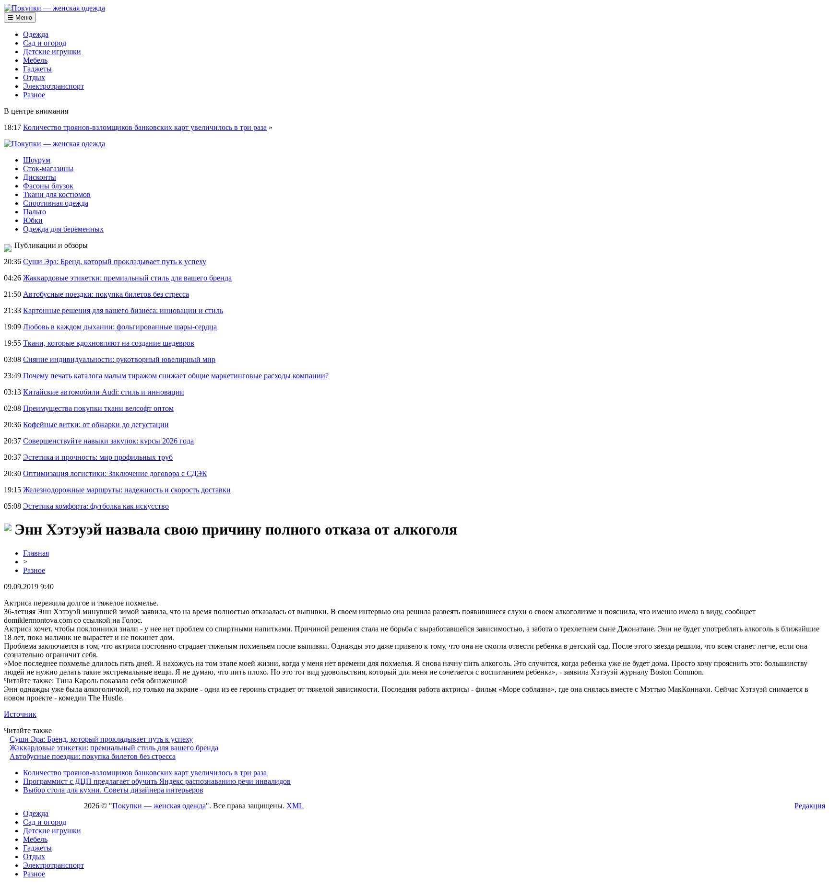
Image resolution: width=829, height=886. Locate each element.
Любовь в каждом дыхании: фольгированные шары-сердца (120, 327)
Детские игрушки (52, 51)
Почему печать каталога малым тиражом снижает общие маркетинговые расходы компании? (176, 376)
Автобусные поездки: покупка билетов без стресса (106, 294)
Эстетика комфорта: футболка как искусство (96, 506)
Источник (20, 714)
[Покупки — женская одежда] (54, 8)
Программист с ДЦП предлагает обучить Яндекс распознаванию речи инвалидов (157, 781)
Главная (36, 553)
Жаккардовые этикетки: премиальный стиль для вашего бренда (127, 278)
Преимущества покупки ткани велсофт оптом (98, 408)
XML (295, 806)
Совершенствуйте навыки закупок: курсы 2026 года (108, 441)
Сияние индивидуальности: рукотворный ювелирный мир (119, 359)
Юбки (33, 220)
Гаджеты (37, 69)
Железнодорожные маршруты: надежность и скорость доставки (127, 490)
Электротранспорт (53, 86)
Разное (34, 95)
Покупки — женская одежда (159, 806)
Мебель (35, 60)
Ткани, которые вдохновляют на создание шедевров (108, 343)
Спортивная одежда (55, 203)
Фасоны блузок (48, 186)
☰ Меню (20, 17)
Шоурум (36, 160)
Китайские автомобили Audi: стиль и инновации (103, 392)
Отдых (34, 77)
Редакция (809, 806)
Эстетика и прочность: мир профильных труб (98, 457)
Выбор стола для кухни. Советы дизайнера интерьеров (113, 790)
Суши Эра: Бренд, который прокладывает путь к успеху (114, 261)
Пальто (34, 212)
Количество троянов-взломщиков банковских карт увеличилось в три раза (145, 127)
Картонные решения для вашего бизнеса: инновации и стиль (123, 310)
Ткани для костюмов (57, 194)
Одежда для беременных (63, 229)
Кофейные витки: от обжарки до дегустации (96, 424)
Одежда (35, 34)
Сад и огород (44, 43)
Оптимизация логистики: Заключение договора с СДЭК (115, 473)
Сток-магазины (48, 168)
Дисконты (39, 177)
